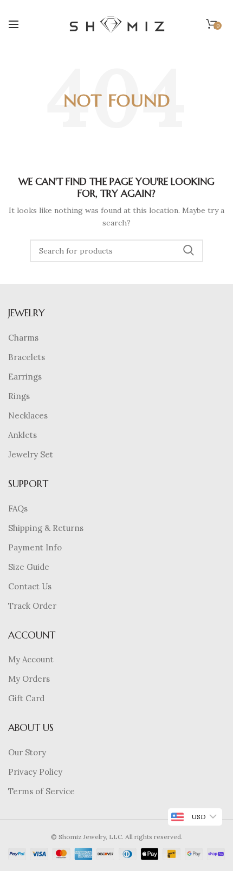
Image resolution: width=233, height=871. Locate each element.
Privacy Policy (35, 772)
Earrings (25, 376)
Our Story (27, 752)
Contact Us (29, 586)
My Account (31, 659)
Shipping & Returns (45, 528)
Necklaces (28, 415)
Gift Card (26, 698)
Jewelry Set (30, 454)
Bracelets (26, 357)
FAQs (18, 508)
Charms (23, 338)
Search (188, 251)
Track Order (32, 606)
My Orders (29, 679)
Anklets (22, 435)
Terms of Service (41, 791)
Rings (19, 396)
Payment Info (35, 547)
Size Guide (28, 567)
